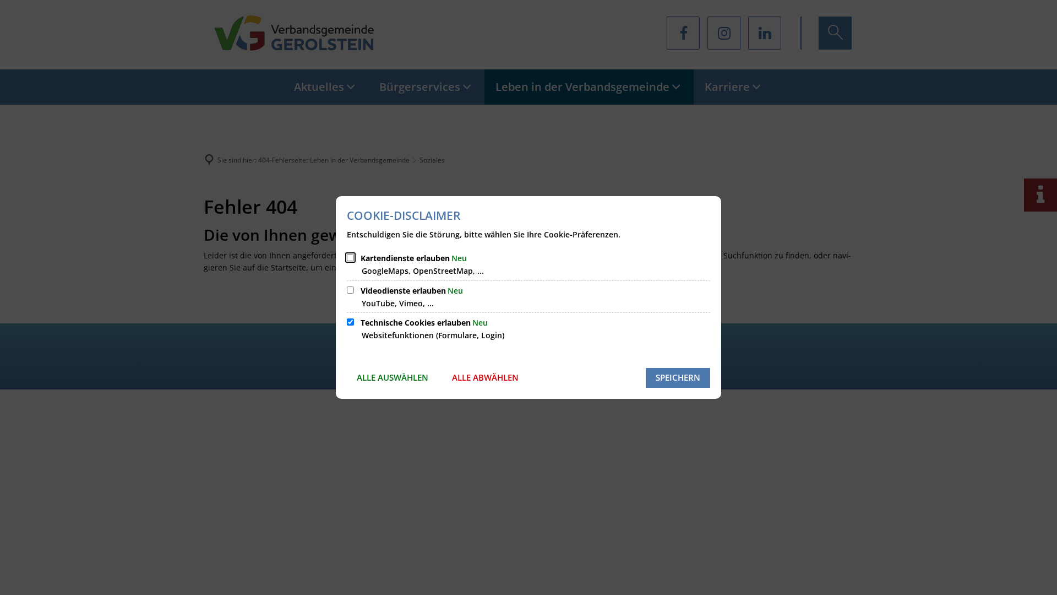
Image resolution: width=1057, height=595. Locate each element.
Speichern (678, 377)
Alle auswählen (392, 377)
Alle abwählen (485, 377)
